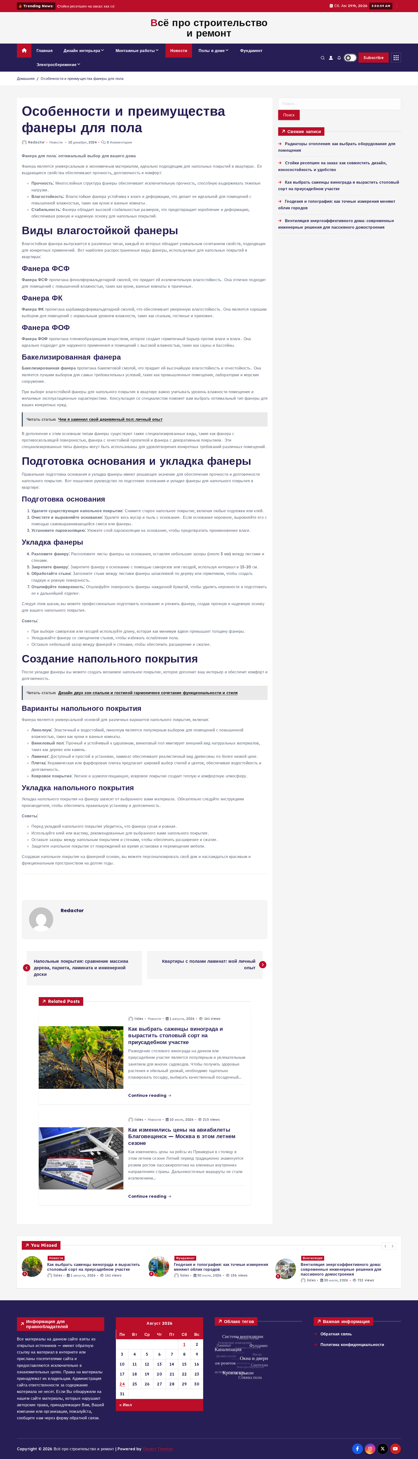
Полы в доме (212, 50)
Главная (44, 50)
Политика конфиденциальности (352, 1344)
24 (122, 1384)
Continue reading (148, 1095)
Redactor (36, 142)
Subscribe (374, 57)
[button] (385, 1246)
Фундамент (251, 50)
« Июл (125, 1404)
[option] (82, 1267)
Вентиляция (186, 1258)
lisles (138, 1018)
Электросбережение (56, 64)
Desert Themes (158, 1448)
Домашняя (26, 78)
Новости (178, 50)
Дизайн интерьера (82, 50)
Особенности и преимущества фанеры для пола (82, 78)
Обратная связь (336, 1333)
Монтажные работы (135, 50)
